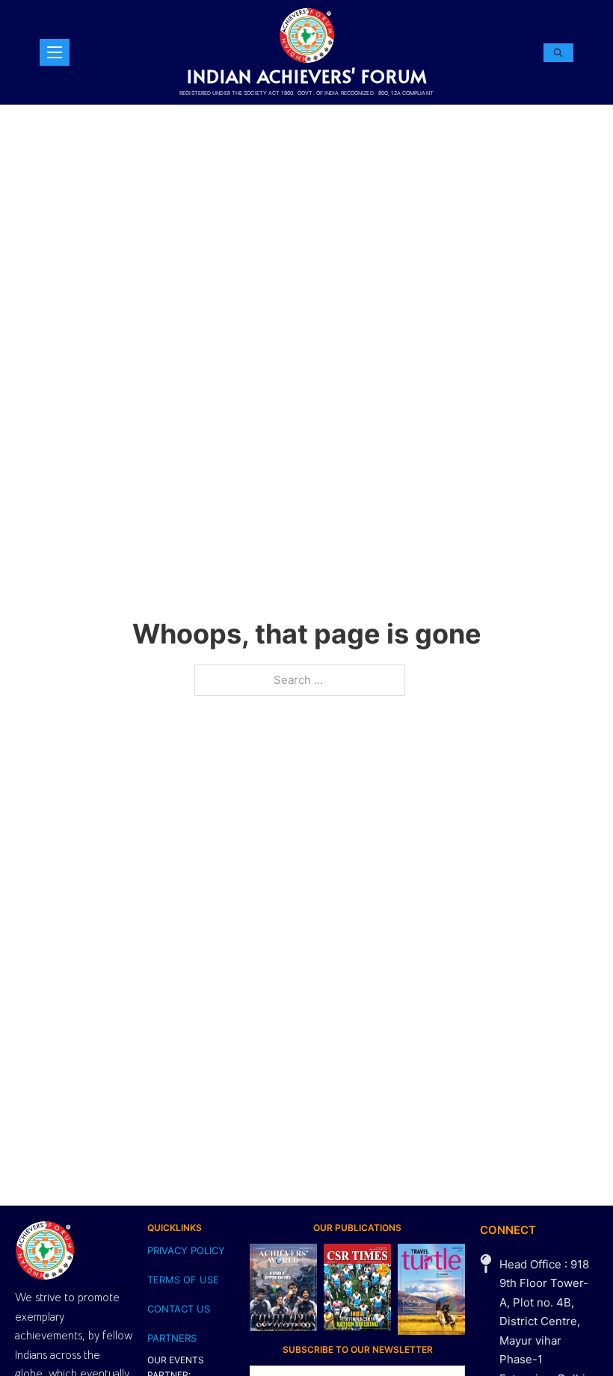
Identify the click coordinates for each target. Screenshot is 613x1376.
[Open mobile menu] (54, 52)
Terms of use (183, 1280)
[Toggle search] (558, 52)
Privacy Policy (186, 1250)
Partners (172, 1338)
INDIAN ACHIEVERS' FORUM (307, 76)
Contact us (178, 1309)
